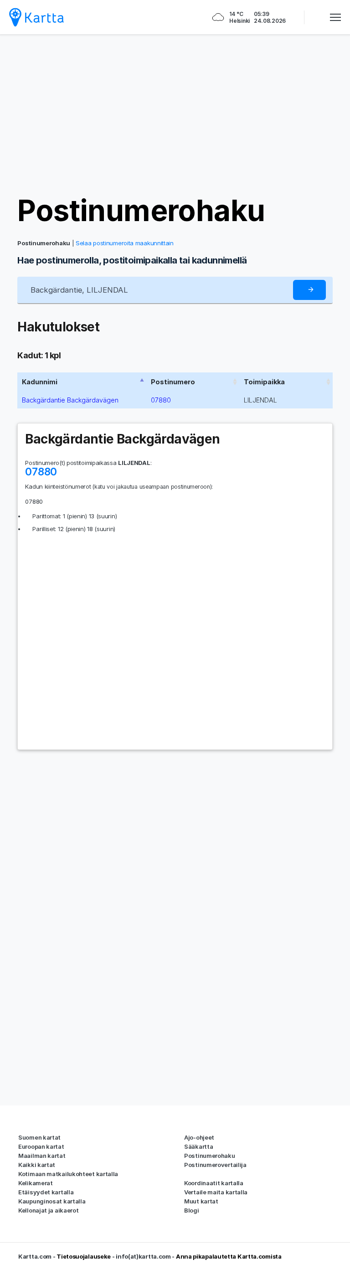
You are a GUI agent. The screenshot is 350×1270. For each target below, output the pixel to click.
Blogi (191, 1210)
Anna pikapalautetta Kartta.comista (229, 1256)
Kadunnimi (39, 382)
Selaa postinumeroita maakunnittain (125, 243)
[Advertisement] (174, 114)
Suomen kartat (39, 1137)
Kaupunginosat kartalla (51, 1201)
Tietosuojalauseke (84, 1256)
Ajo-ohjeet (199, 1137)
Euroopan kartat (41, 1146)
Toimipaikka (264, 382)
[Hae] (309, 290)
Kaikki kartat (36, 1164)
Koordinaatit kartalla (213, 1183)
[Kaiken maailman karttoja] (36, 17)
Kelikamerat (35, 1183)
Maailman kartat (42, 1155)
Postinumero (173, 382)
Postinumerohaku (141, 210)
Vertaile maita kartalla (215, 1192)
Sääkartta (198, 1146)
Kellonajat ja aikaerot (48, 1210)
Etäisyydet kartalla (45, 1192)
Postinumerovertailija (215, 1164)
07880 (161, 400)
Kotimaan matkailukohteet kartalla (68, 1173)
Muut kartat (201, 1201)
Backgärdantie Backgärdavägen (70, 400)
